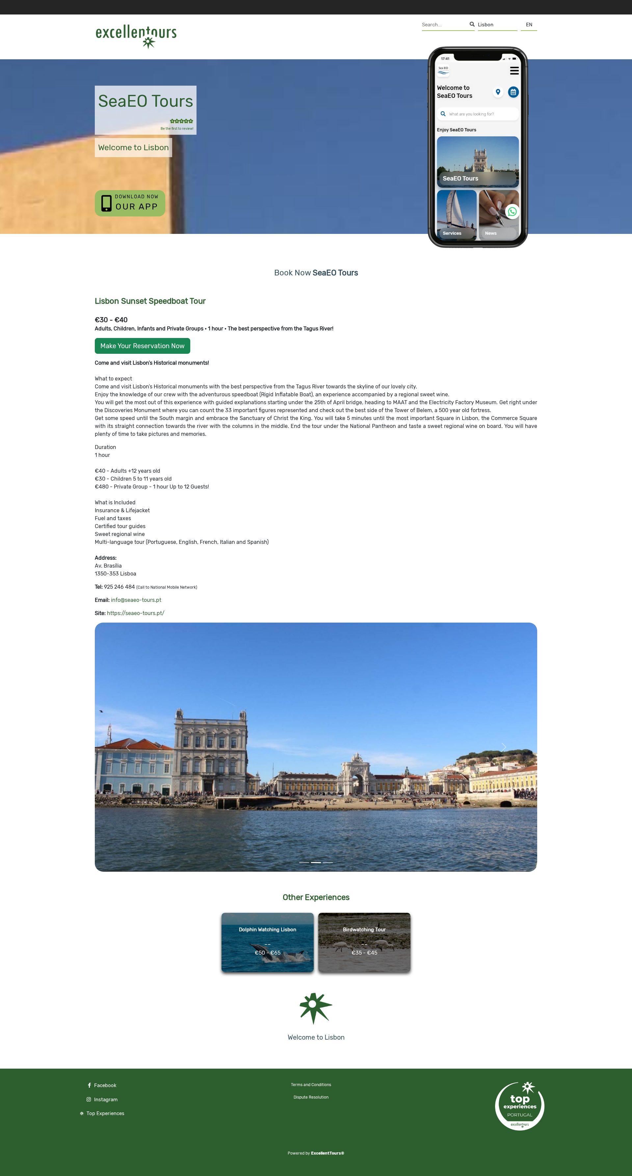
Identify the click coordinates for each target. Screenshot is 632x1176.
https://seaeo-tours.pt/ (136, 613)
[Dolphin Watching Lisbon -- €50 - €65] (268, 972)
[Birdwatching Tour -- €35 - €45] (364, 972)
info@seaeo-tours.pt (136, 600)
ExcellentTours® (327, 1153)
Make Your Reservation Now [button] (142, 346)
